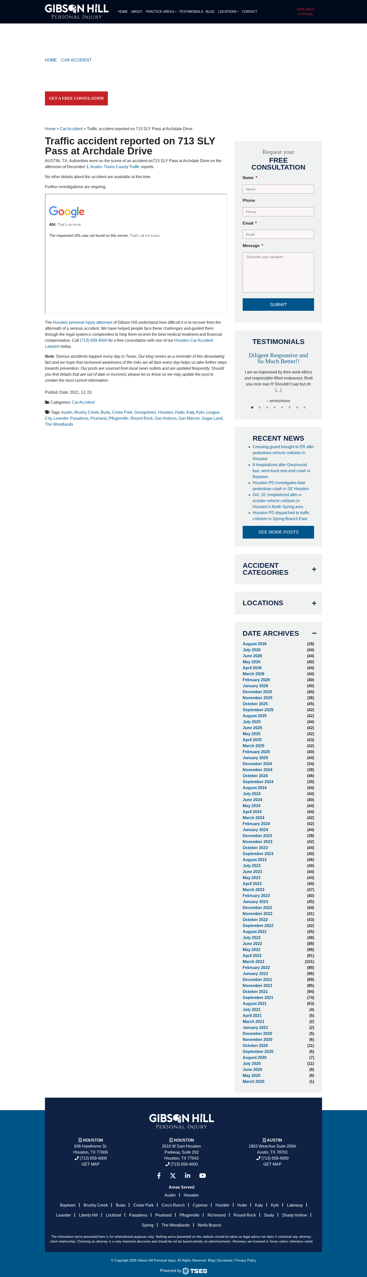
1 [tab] (252, 407)
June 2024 (252, 800)
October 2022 (255, 920)
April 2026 (252, 668)
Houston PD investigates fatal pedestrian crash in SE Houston (281, 486)
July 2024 (252, 794)
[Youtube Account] (202, 1175)
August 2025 (255, 716)
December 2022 (257, 908)
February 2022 (256, 967)
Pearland (98, 418)
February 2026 (256, 680)
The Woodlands (59, 424)
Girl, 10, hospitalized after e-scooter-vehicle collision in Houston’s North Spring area (278, 501)
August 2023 (255, 860)
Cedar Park (122, 412)
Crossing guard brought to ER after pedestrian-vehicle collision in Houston (283, 453)
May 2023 (251, 878)
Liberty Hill (88, 1215)
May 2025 (251, 734)
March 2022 (253, 961)
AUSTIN (274, 1140)
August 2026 (255, 644)
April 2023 (252, 884)
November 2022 (257, 914)
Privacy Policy (245, 1260)
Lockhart (113, 1215)
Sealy (269, 1215)
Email (250, 223)
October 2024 (255, 776)
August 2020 (255, 1057)
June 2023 (252, 872)
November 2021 (257, 985)
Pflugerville (119, 418)
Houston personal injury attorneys (82, 322)
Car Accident (83, 402)
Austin (66, 412)
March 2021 (253, 1021)
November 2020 (257, 1039)
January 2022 (255, 973)
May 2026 (251, 662)
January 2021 (255, 1027)
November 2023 (257, 842)
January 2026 (255, 686)
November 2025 (257, 698)
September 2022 (258, 926)
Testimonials (191, 11)
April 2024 (252, 812)
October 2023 (255, 848)
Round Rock (142, 418)
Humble (222, 1205)
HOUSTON (184, 1140)
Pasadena (79, 418)
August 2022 (255, 932)
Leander (61, 418)
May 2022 (251, 950)
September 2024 (258, 782)
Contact (249, 11)
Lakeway (295, 1205)
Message (253, 246)
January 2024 (255, 830)
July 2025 (252, 722)
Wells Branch (209, 1225)
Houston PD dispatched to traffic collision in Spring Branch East (281, 516)
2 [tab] (259, 407)
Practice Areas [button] (160, 11)
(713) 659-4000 (93, 340)
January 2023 (255, 902)
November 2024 (257, 770)
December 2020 (257, 1033)
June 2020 (252, 1069)
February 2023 (256, 896)
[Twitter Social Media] (173, 1175)
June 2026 (252, 656)
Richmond (216, 1215)
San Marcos (189, 418)
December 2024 (257, 764)
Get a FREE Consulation (76, 98)
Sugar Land (212, 418)
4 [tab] (274, 407)
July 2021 (252, 1009)
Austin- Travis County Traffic (115, 167)
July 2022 (252, 938)
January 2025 (255, 758)
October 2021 (255, 991)
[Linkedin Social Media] (187, 1175)
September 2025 (258, 710)
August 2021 (255, 1003)
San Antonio (166, 418)
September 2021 (258, 997)
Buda (105, 412)
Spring (148, 1225)
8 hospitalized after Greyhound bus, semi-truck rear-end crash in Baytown (281, 471)
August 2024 (255, 788)
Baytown (68, 1205)
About (136, 11)
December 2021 (257, 979)
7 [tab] (297, 407)
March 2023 (253, 890)
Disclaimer (224, 1260)
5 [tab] (282, 407)
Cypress (200, 1205)
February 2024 (256, 824)
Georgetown (145, 412)
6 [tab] (289, 407)
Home (123, 11)
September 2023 (258, 854)
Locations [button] (227, 11)
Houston (165, 412)
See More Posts (278, 532)
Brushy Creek (86, 412)
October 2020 (255, 1045)
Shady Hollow (294, 1215)
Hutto (179, 412)
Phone (249, 200)
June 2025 (252, 728)
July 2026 (252, 650)
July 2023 (252, 866)
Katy (190, 412)
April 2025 (252, 740)
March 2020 (253, 1081)
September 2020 (258, 1051)
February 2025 (256, 752)
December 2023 (257, 836)
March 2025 (253, 746)
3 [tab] (267, 407)
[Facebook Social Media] (159, 1175)
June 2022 (252, 944)
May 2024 (251, 806)
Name (250, 178)
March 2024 (253, 818)
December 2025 (257, 692)
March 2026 (253, 674)
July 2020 (252, 1063)
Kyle (200, 412)
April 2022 (252, 956)
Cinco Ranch (173, 1205)
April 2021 (252, 1015)
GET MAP (91, 1164)
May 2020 (251, 1075)
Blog (210, 11)
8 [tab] (304, 407)
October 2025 (255, 704)
